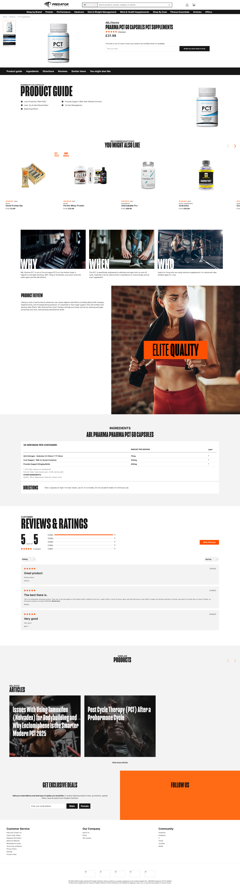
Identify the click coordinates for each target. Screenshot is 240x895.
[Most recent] (211, 559)
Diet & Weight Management (102, 12)
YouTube (162, 843)
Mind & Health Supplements (134, 12)
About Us (86, 833)
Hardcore (79, 12)
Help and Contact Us (14, 833)
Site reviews (87, 838)
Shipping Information (14, 838)
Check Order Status (14, 835)
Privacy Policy (12, 849)
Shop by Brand (34, 12)
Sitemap (9, 852)
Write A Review (209, 542)
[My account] (187, 4)
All (85, 5)
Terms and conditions (14, 846)
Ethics (85, 835)
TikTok (161, 841)
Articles (197, 12)
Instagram (162, 835)
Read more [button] (56, 601)
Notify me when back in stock (194, 49)
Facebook (162, 833)
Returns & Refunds (13, 841)
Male (72, 806)
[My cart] (194, 5)
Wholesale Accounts (14, 843)
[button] (82, 535)
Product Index (11, 854)
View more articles (120, 762)
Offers (208, 12)
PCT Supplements (24, 17)
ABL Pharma (112, 22)
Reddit (161, 846)
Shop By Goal (160, 12)
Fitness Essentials (179, 12)
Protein (49, 12)
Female (85, 806)
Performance (63, 12)
